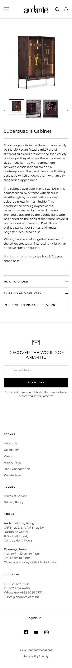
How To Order (16, 281)
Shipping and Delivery (22, 293)
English (31, 618)
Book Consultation (17, 469)
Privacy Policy (13, 502)
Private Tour (12, 475)
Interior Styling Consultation (29, 304)
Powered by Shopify (36, 656)
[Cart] (66, 9)
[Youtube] (36, 632)
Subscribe (36, 382)
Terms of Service (15, 496)
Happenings (12, 462)
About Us (10, 443)
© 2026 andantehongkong (36, 649)
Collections (11, 450)
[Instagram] (46, 632)
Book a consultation (18, 256)
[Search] (57, 9)
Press (8, 456)
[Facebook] (26, 632)
